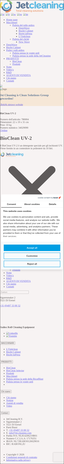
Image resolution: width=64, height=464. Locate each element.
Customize (32, 256)
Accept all (32, 248)
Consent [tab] (11, 204)
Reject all (32, 264)
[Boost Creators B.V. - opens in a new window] (49, 197)
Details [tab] (52, 204)
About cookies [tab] (32, 204)
